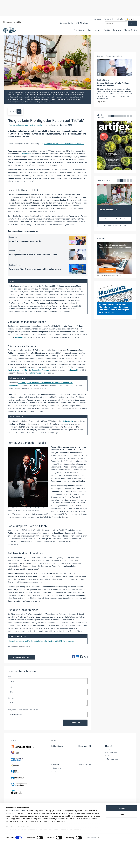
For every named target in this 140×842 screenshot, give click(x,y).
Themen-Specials (130, 30)
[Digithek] (24, 792)
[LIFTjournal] (24, 771)
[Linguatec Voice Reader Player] (19, 111)
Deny (122, 814)
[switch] (40, 837)
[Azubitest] (24, 765)
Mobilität (106, 30)
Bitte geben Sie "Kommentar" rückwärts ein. (23, 710)
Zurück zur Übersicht (21, 657)
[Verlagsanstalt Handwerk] (24, 784)
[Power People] (24, 752)
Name (10, 676)
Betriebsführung (78, 30)
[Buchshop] (24, 778)
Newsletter (98, 19)
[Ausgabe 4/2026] (114, 145)
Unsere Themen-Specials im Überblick (115, 225)
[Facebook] (73, 657)
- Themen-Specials (33, 125)
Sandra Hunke (75, 370)
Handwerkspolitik (94, 30)
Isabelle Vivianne (35, 373)
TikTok (12, 289)
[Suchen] (132, 23)
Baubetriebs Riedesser (41, 370)
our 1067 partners (19, 811)
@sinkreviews (26, 154)
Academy (19, 337)
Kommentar (12, 698)
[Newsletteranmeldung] (114, 258)
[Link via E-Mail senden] (85, 657)
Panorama (117, 30)
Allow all (121, 808)
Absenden (75, 723)
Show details (91, 838)
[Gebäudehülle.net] (24, 746)
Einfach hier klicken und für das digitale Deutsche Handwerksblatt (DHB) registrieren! (41, 641)
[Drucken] (81, 657)
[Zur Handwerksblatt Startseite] (9, 30)
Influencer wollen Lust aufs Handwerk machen (64, 144)
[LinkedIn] (77, 657)
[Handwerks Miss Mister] (24, 759)
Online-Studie (68, 421)
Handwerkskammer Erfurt (18, 370)
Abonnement (108, 19)
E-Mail (10, 687)
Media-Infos (119, 19)
